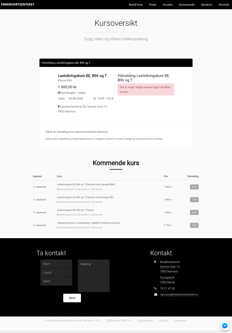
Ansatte (168, 4)
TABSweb (111, 320)
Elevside (224, 4)
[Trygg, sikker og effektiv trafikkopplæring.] (18, 4)
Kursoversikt (187, 4)
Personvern (180, 320)
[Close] (187, 62)
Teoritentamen (145, 320)
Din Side (163, 320)
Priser (152, 4)
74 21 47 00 (167, 288)
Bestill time (136, 4)
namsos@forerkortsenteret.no (179, 294)
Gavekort (206, 4)
